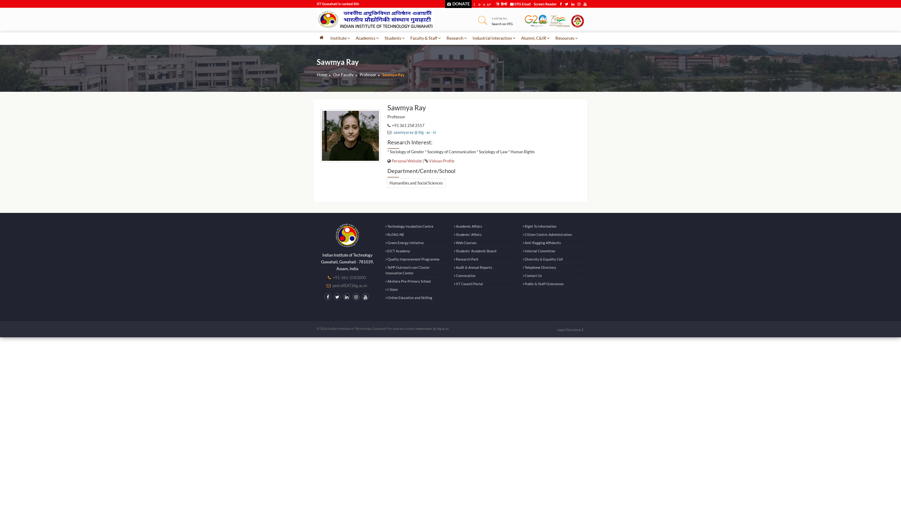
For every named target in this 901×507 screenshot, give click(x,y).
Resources (564, 38)
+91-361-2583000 (349, 277)
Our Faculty (343, 74)
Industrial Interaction (492, 38)
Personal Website (407, 160)
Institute (338, 38)
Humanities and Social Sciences (416, 183)
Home (322, 74)
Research (455, 38)
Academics (365, 38)
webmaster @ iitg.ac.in (432, 328)
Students (393, 38)
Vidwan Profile (441, 160)
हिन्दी (503, 4)
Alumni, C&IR (533, 38)
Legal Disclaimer (569, 330)
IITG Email (522, 4)
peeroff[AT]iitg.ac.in (349, 285)
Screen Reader (545, 4)
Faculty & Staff (423, 38)
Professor (368, 74)
